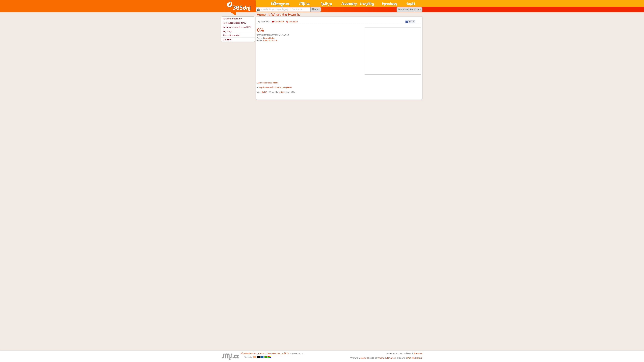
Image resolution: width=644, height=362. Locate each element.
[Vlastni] (269, 357)
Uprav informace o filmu (268, 83)
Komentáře (279, 21)
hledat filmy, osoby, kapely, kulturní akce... (283, 9)
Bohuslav (418, 353)
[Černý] (258, 357)
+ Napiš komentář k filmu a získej (274, 87)
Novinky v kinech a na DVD (237, 27)
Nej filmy (227, 31)
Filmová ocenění (231, 35)
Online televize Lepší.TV (278, 353)
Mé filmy (227, 39)
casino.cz (364, 358)
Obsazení (293, 21)
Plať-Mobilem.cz (414, 358)
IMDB (264, 92)
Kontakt (261, 353)
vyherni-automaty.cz (387, 358)
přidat (282, 92)
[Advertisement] (393, 50)
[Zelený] (266, 357)
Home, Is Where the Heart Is (278, 14)
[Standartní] (255, 357)
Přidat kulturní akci (248, 353)
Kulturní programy (232, 18)
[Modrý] (262, 357)
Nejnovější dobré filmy (234, 22)
